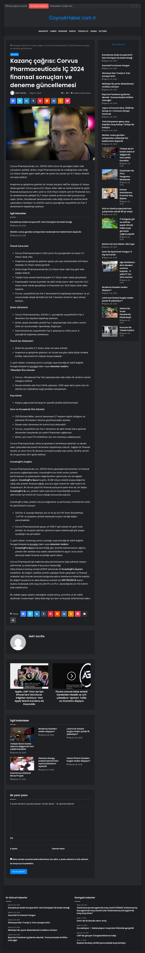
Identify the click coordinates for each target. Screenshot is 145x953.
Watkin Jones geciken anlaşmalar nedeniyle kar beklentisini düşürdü (45, 231)
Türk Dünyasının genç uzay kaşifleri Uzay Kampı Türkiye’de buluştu (118, 124)
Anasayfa (43, 31)
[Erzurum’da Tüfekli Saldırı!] (110, 331)
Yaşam (93, 31)
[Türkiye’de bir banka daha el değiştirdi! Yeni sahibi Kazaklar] (22, 734)
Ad (12, 838)
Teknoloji (83, 31)
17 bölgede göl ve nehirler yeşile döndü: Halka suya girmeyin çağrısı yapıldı (127, 226)
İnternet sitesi (58, 848)
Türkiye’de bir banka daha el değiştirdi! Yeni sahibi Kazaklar (22, 746)
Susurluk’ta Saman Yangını (116, 65)
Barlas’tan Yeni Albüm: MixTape (118, 244)
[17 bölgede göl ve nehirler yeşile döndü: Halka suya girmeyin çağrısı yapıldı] (110, 223)
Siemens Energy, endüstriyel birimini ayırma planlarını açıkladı (48, 762)
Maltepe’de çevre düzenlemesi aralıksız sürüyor (118, 85)
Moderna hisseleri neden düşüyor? (47, 730)
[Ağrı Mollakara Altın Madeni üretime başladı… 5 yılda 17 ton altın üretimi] (110, 266)
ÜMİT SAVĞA (20, 93)
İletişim (103, 31)
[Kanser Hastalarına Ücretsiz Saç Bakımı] (110, 193)
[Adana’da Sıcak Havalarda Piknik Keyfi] (110, 312)
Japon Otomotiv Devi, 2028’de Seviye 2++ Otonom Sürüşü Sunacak (118, 111)
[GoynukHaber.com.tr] (72, 17)
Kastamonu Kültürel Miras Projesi (20, 774)
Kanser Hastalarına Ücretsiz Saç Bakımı (126, 194)
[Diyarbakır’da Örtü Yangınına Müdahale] (110, 174)
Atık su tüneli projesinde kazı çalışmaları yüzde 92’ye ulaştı (117, 210)
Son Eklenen (118, 44)
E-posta (14, 848)
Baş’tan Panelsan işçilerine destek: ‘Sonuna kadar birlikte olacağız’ (117, 97)
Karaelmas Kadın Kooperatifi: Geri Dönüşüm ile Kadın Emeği (41, 222)
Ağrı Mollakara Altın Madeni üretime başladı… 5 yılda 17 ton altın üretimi (127, 270)
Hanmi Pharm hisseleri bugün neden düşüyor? (78, 759)
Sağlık (72, 31)
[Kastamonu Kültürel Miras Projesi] (22, 763)
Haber (53, 31)
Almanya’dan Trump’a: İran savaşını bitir (67, 6)
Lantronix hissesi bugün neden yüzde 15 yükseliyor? (78, 731)
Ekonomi (62, 31)
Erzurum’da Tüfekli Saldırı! (127, 329)
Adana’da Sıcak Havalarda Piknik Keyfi (125, 313)
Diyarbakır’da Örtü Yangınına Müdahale (127, 175)
